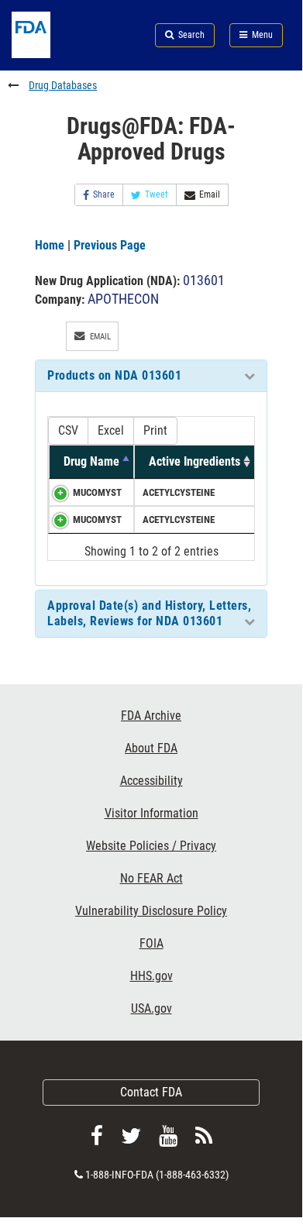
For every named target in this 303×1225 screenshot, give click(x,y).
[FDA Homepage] (50, 53)
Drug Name (91, 461)
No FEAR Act (151, 878)
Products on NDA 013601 (114, 375)
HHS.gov (151, 976)
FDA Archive (151, 715)
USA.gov (151, 1008)
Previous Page (110, 245)
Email (209, 194)
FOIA (151, 943)
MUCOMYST (97, 492)
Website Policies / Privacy (151, 845)
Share (104, 194)
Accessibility (151, 780)
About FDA (151, 748)
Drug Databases (63, 85)
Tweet (156, 194)
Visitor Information (151, 813)
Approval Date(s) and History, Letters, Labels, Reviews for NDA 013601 (149, 613)
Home (49, 245)
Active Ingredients (194, 461)
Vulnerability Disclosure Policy (151, 910)
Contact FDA (151, 1092)
